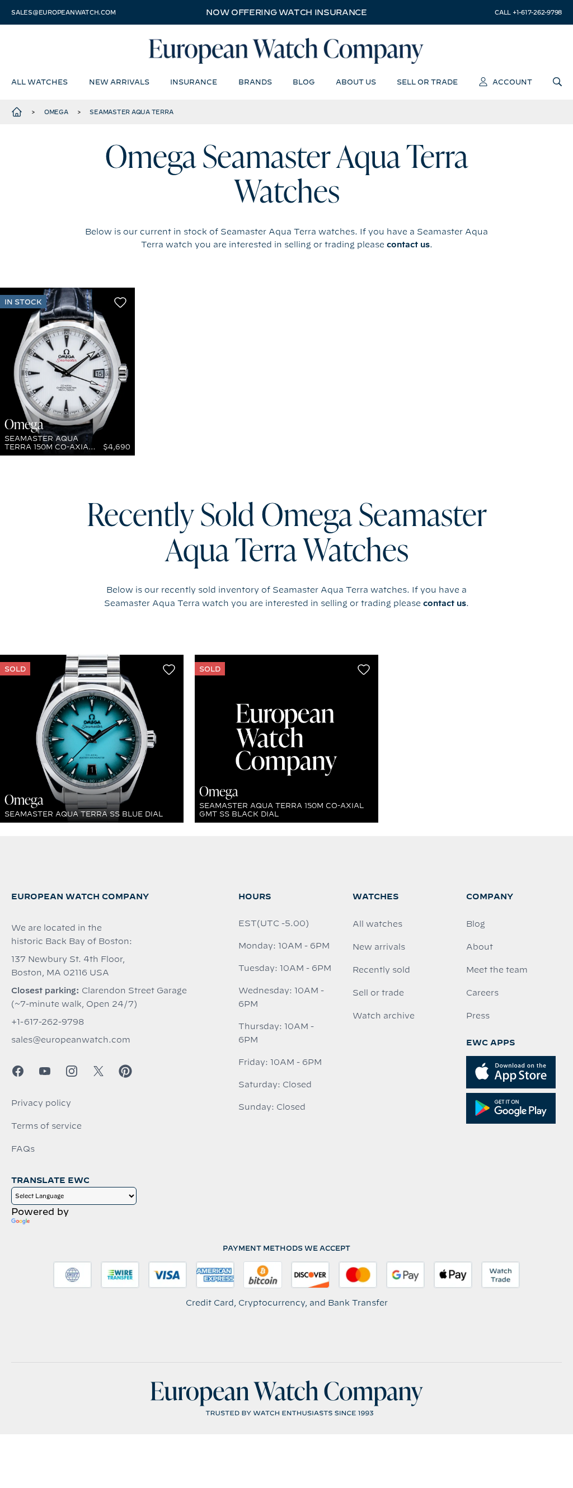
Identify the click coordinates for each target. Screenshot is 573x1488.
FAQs (23, 1148)
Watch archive (384, 1015)
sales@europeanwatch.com (63, 12)
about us (356, 81)
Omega (56, 112)
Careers (482, 992)
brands (255, 81)
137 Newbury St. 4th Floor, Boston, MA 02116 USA (68, 966)
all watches (39, 81)
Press (478, 1015)
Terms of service (46, 1125)
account (512, 82)
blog (303, 81)
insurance (193, 81)
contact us (408, 244)
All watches (377, 923)
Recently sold (381, 969)
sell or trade (427, 81)
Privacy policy (41, 1103)
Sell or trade (378, 992)
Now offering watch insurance (286, 12)
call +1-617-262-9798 (528, 12)
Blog (475, 923)
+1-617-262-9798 (47, 1021)
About (479, 946)
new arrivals (119, 81)
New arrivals (379, 946)
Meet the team (497, 969)
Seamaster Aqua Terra (131, 112)
